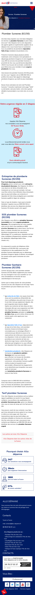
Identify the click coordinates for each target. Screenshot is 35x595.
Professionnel (18, 579)
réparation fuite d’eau (14, 325)
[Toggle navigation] (31, 3)
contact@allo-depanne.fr (13, 524)
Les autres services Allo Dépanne (15, 434)
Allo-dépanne (12, 18)
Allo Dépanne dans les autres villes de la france (17, 440)
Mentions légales (25, 589)
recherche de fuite (13, 296)
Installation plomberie (12, 351)
